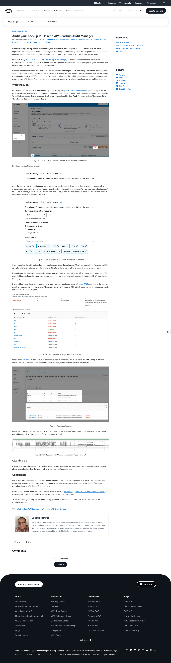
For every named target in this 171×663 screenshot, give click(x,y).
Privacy (18, 654)
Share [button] (47, 42)
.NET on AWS (93, 611)
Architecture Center (59, 620)
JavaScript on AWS (96, 630)
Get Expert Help (131, 625)
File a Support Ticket (133, 606)
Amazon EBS (28, 360)
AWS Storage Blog (19, 31)
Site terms (29, 654)
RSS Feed (122, 86)
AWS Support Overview (134, 620)
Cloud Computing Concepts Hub (29, 616)
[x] (127, 650)
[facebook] (131, 650)
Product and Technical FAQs (63, 625)
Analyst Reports (58, 630)
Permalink (24, 42)
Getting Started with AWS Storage (129, 45)
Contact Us (128, 601)
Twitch (121, 83)
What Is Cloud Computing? (27, 606)
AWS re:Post (129, 611)
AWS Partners (57, 635)
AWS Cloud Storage (58, 509)
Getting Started (58, 601)
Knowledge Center (132, 616)
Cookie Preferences (44, 654)
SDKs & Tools (93, 606)
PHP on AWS (93, 625)
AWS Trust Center (59, 611)
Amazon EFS (82, 284)
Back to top (84, 640)
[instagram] (139, 650)
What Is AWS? (21, 601)
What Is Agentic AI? (23, 611)
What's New (20, 625)
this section (68, 491)
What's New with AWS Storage (128, 48)
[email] (155, 650)
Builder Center (94, 601)
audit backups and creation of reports (90, 491)
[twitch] (143, 650)
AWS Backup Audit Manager (55, 60)
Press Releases (21, 635)
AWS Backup (30, 60)
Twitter (121, 75)
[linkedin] (135, 650)
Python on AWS (94, 616)
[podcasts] (151, 650)
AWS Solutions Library (61, 616)
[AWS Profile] (164, 3)
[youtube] (147, 650)
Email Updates (124, 89)
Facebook (122, 78)
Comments (36, 42)
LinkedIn (122, 80)
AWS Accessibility (131, 630)
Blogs (17, 630)
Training (54, 606)
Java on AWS (93, 620)
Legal (126, 635)
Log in (59, 564)
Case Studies (121, 51)
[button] (34, 11)
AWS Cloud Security (24, 620)
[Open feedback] (168, 331)
